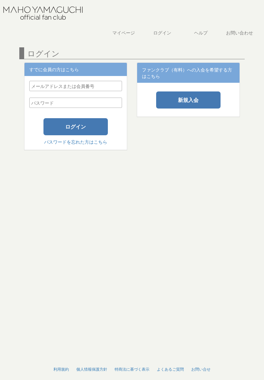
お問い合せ (201, 369)
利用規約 (61, 369)
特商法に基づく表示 (132, 369)
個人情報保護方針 (91, 369)
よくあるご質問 (170, 369)
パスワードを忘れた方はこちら (75, 141)
